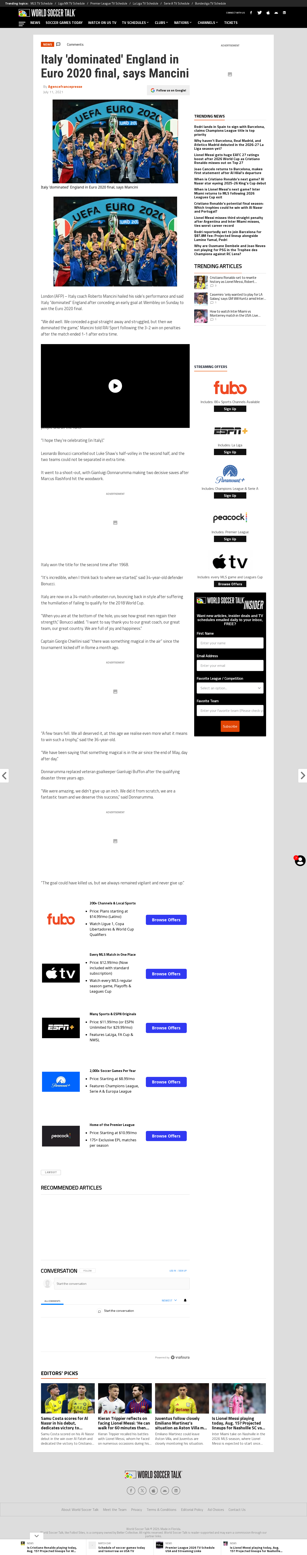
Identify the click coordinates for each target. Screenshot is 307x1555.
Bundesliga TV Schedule (210, 3)
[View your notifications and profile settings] (185, 1300)
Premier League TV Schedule (108, 3)
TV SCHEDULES (134, 22)
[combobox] (228, 688)
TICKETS (231, 22)
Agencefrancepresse (65, 86)
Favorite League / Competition (220, 678)
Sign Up (230, 408)
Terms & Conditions (161, 1509)
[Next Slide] (186, 1229)
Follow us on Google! (171, 90)
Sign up (182, 1270)
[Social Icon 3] (165, 1490)
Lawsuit (51, 1172)
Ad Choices (216, 1509)
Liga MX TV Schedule (71, 3)
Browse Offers (166, 919)
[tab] (52, 1300)
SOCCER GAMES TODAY (64, 22)
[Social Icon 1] (142, 1490)
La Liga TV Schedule (145, 3)
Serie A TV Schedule (176, 3)
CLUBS (160, 22)
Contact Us (237, 1509)
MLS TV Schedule (42, 3)
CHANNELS (206, 22)
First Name (205, 633)
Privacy (136, 1509)
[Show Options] (259, 688)
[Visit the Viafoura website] (180, 1357)
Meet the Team (115, 1509)
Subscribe (230, 726)
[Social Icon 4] (176, 1490)
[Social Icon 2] (153, 1490)
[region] (115, 1314)
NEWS (35, 22)
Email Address (207, 655)
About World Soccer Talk (79, 1509)
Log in (172, 1270)
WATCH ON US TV (102, 22)
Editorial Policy (192, 1509)
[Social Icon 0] (131, 1490)
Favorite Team (208, 701)
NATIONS (181, 22)
